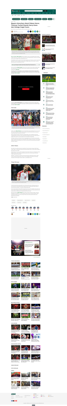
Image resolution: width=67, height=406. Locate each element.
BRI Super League (15, 302)
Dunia (12, 15)
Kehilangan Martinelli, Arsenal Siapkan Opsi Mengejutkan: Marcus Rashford (34, 331)
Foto (21, 15)
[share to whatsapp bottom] (33, 214)
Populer (45, 72)
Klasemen (18, 15)
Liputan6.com (36, 395)
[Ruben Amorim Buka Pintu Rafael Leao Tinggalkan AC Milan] (43, 68)
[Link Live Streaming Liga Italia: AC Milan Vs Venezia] (43, 64)
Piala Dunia (14, 281)
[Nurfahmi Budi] (12, 31)
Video (24, 15)
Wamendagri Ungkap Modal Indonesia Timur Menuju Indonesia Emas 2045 (35, 387)
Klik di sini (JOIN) (17, 104)
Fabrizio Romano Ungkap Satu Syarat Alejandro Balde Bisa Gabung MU (25, 361)
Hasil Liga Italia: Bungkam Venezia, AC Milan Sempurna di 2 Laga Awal (49, 60)
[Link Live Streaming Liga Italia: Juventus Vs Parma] (43, 49)
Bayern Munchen (19, 56)
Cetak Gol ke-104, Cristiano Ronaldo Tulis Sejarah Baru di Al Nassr (50, 84)
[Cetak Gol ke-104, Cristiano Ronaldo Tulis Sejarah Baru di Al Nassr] (49, 78)
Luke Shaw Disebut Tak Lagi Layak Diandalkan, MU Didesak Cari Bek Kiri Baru (15, 361)
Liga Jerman (17, 69)
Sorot (12, 370)
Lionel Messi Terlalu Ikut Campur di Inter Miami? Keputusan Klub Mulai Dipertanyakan (49, 118)
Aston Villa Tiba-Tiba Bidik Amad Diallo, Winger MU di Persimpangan (15, 331)
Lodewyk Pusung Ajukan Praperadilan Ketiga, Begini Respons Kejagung (15, 387)
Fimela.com (43, 396)
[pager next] (55, 19)
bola (16, 11)
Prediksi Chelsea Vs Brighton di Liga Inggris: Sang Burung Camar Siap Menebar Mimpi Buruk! (35, 340)
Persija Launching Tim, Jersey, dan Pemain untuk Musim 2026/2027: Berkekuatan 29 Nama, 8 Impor (25, 319)
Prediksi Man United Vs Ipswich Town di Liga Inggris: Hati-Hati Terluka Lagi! (35, 352)
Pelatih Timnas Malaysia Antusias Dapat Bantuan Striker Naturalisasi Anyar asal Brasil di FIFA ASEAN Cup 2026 (50, 92)
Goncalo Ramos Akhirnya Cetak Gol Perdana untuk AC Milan (50, 101)
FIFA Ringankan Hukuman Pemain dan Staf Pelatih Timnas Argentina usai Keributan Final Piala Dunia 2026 (25, 289)
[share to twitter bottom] (30, 214)
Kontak (12, 395)
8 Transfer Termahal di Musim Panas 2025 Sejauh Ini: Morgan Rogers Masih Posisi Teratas (50, 114)
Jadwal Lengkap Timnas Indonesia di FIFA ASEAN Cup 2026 (25, 269)
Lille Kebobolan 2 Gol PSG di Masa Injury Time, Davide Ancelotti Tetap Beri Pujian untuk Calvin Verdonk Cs (50, 122)
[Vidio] (14, 400)
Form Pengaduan (27, 395)
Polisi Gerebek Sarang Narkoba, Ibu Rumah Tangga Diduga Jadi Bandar (35, 378)
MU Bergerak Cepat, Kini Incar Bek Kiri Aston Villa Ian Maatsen (35, 361)
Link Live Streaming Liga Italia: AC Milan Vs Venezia (50, 64)
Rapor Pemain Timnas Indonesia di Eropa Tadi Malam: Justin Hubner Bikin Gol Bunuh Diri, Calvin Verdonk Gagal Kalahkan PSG (35, 269)
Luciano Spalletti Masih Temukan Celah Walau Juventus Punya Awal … (50, 45)
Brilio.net (36, 396)
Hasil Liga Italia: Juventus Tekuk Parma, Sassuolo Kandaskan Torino (49, 97)
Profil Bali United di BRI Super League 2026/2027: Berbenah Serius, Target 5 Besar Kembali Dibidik (25, 310)
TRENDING (44, 126)
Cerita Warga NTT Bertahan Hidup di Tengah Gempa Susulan (15, 378)
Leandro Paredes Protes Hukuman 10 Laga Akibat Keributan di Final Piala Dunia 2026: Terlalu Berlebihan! (15, 289)
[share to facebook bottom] (28, 214)
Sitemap (12, 398)
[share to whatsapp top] (33, 31)
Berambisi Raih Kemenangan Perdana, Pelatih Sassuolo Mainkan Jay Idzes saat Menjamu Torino (50, 109)
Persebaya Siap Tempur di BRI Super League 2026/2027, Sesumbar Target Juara (15, 319)
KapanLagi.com (51, 396)
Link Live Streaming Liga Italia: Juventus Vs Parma (49, 49)
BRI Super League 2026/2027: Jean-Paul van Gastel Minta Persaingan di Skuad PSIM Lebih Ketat (35, 319)
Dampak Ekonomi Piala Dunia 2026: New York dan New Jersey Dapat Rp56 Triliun (15, 299)
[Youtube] (16, 400)
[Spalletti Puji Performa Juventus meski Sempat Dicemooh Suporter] (49, 39)
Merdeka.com (36, 397)
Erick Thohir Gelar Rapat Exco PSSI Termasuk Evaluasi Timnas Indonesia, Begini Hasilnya (25, 278)
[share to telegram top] (35, 31)
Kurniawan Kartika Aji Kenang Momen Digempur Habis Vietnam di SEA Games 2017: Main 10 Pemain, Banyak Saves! (35, 278)
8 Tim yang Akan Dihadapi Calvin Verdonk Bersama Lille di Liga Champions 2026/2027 (15, 278)
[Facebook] (11, 400)
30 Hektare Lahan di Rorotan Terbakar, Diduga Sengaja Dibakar (25, 387)
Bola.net (50, 395)
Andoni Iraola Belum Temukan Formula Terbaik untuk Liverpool (15, 340)
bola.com (29, 403)
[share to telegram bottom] (35, 214)
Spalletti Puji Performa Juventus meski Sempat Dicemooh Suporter (47, 42)
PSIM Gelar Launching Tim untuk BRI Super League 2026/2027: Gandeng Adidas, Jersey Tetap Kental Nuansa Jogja (35, 310)
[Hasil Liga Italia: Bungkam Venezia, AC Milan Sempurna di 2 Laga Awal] (49, 58)
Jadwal (15, 15)
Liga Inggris (14, 323)
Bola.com (43, 395)
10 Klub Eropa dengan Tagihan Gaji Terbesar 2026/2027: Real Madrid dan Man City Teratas (50, 88)
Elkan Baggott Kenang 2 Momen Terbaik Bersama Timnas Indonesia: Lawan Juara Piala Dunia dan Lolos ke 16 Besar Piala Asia (35, 299)
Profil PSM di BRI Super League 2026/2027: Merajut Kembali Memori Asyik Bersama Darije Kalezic (15, 310)
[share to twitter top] (30, 31)
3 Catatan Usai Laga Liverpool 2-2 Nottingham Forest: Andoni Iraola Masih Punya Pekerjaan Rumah (25, 331)
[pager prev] (11, 19)
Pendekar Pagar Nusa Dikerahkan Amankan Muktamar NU (24, 378)
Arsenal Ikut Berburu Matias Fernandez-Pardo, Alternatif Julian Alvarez (25, 340)
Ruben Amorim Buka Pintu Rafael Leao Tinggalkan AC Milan (50, 68)
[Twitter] (13, 400)
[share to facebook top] (28, 31)
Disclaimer (17, 395)
